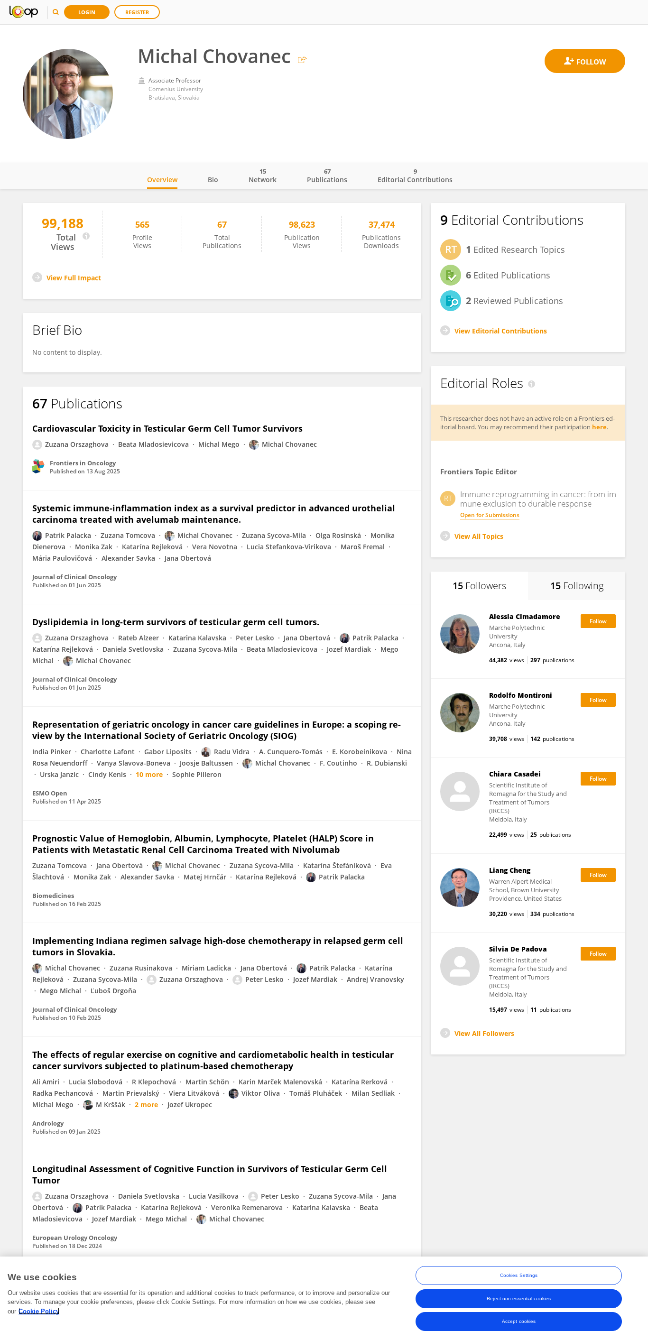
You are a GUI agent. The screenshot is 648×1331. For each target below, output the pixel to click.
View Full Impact (73, 277)
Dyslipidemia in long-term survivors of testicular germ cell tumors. (175, 622)
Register (137, 12)
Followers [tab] (479, 585)
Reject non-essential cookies (519, 1298)
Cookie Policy (39, 1310)
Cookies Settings (519, 1275)
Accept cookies (519, 1320)
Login (86, 12)
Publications (327, 175)
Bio (213, 179)
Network (263, 175)
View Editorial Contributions (500, 330)
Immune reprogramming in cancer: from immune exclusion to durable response (539, 499)
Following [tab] (576, 585)
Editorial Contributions (415, 175)
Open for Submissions (489, 515)
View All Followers (484, 1033)
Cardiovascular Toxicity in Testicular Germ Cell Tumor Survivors (167, 428)
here (599, 427)
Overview (162, 179)
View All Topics (478, 536)
